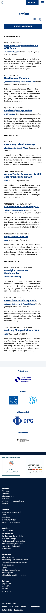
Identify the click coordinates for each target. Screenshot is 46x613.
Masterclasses (7, 533)
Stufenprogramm (8, 496)
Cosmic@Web (7, 573)
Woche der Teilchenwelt (11, 546)
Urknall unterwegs (9, 539)
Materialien (6, 555)
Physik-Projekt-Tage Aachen (18, 110)
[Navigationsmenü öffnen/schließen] (42, 2)
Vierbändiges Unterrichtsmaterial (15, 560)
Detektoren (6, 549)
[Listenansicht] (34, 19)
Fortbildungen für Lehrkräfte (13, 536)
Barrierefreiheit (34, 607)
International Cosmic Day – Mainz (20, 300)
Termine (5, 515)
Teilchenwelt (13, 604)
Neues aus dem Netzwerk (11, 512)
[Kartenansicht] (40, 19)
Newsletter (6, 517)
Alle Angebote (7, 531)
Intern (23, 607)
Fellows (5, 589)
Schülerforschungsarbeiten (12, 544)
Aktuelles (6, 510)
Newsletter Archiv (9, 520)
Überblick (6, 491)
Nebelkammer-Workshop (16, 78)
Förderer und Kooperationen (13, 501)
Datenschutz (7, 610)
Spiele (4, 567)
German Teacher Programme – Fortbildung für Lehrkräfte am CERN (23, 175)
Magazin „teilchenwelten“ (12, 522)
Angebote (6, 528)
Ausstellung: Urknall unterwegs (19, 144)
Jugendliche (6, 584)
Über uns (5, 488)
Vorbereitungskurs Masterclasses (14, 562)
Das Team (6, 499)
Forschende (6, 591)
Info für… (5, 581)
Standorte (6, 494)
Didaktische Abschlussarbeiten (14, 575)
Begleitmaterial (8, 565)
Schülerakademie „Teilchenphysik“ (21, 206)
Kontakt (5, 504)
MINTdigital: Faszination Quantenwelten (16, 271)
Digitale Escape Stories (11, 570)
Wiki (11, 607)
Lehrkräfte (6, 586)
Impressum (18, 610)
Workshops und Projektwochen (13, 541)
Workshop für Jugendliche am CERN (21, 330)
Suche (4, 607)
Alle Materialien (8, 557)
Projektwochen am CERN (16, 236)
